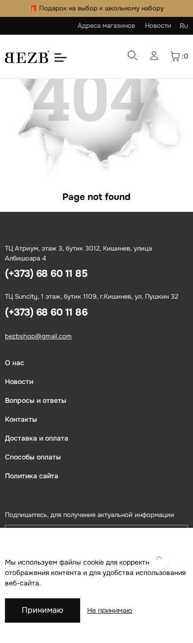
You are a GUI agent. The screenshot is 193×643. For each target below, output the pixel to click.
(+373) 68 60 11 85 (46, 273)
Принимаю (42, 610)
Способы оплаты (33, 456)
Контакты (21, 419)
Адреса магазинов (106, 25)
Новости (158, 25)
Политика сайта (31, 475)
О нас (14, 362)
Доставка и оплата (36, 438)
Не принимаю (109, 610)
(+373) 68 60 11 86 (46, 312)
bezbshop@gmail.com (38, 336)
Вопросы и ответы (35, 400)
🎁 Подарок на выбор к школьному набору (96, 8)
